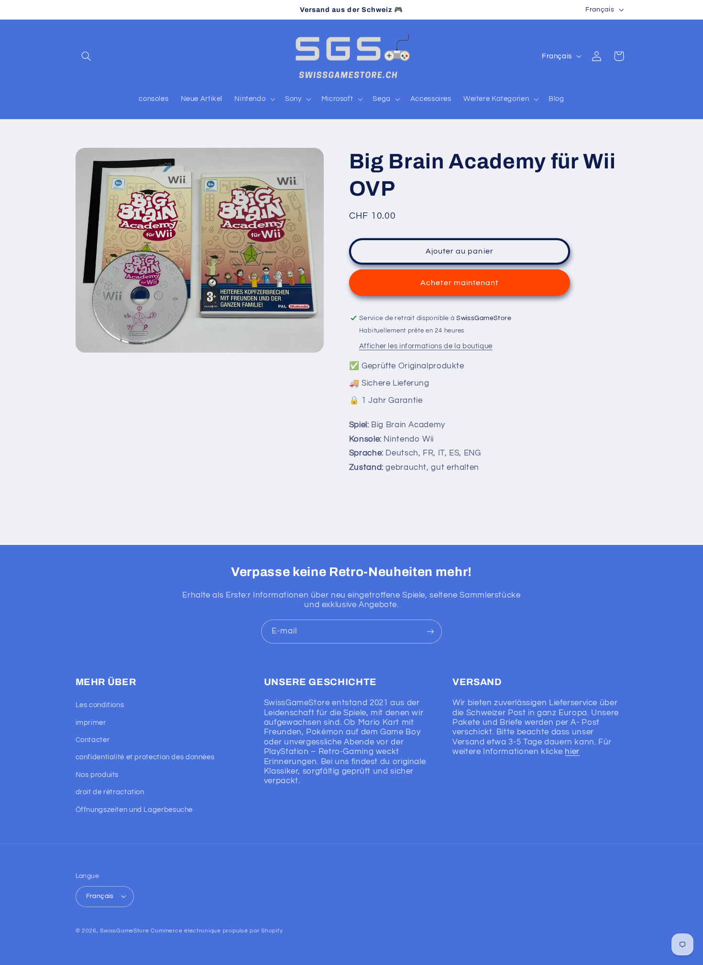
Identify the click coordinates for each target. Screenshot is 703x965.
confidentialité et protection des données (145, 757)
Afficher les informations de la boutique (426, 346)
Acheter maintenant (459, 283)
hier (572, 751)
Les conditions (100, 705)
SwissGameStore (124, 930)
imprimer (91, 722)
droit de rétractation (110, 792)
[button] (87, 56)
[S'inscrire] (430, 631)
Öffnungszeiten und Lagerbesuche (134, 809)
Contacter (93, 739)
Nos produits (97, 774)
